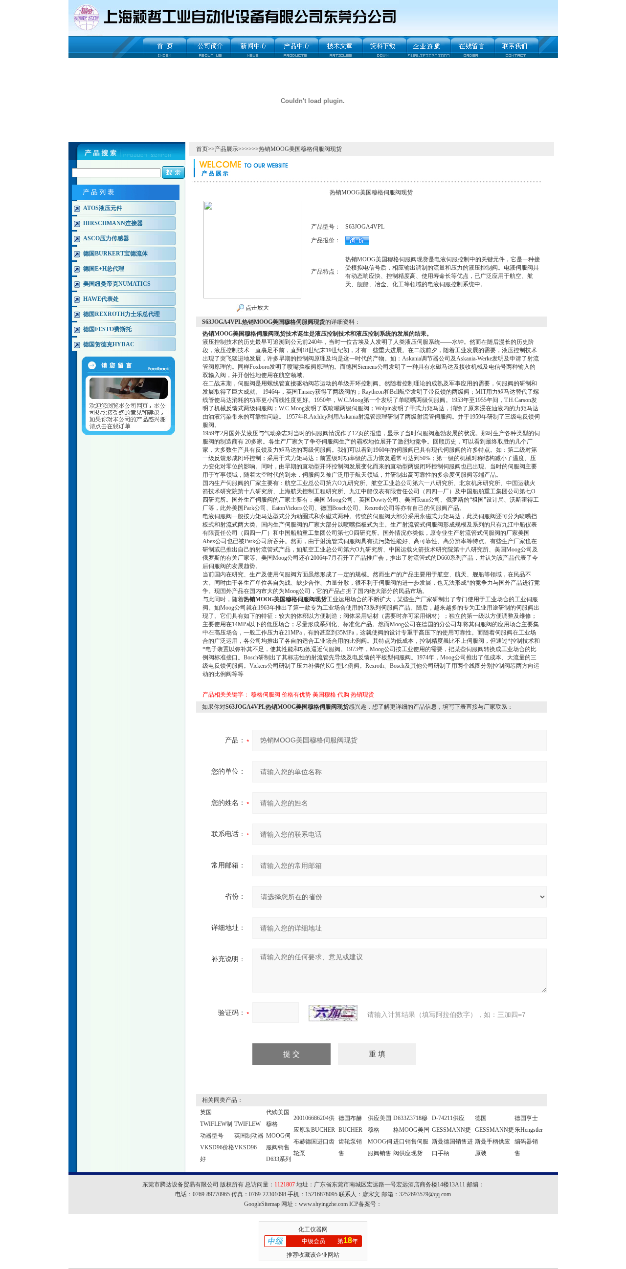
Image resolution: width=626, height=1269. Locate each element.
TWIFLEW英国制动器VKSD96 (249, 1136)
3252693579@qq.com (425, 1194)
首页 (202, 149)
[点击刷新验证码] (333, 1013)
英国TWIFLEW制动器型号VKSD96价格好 (217, 1136)
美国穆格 (324, 694)
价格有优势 (296, 694)
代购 (343, 694)
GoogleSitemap (262, 1204)
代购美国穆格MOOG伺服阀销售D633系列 (278, 1136)
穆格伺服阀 (265, 694)
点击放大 (256, 307)
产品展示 (226, 149)
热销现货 (362, 694)
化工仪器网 (313, 1229)
